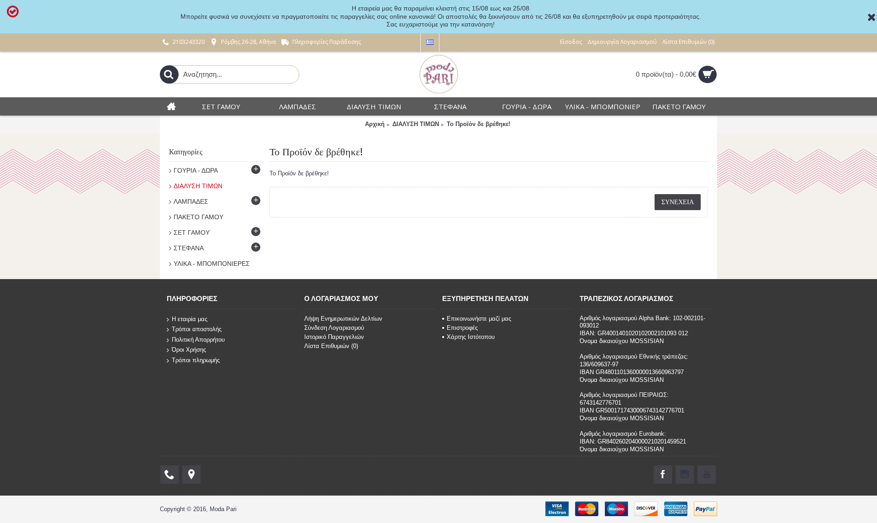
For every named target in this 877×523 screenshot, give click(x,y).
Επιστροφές (462, 327)
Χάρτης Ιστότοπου (471, 336)
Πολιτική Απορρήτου (198, 339)
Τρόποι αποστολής (197, 329)
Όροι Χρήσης (189, 349)
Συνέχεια (677, 202)
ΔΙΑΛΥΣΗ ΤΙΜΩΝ (415, 124)
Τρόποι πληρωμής (196, 360)
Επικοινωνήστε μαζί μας (479, 318)
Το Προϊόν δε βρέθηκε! (478, 124)
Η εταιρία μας (189, 318)
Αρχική (375, 124)
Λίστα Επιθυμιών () (331, 346)
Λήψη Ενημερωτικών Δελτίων (343, 318)
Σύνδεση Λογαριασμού (334, 327)
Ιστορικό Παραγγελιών (334, 336)
